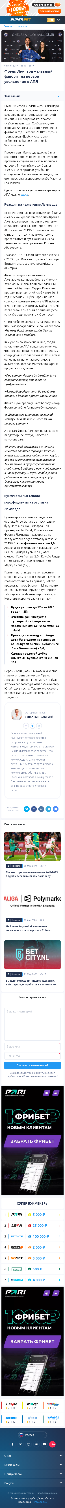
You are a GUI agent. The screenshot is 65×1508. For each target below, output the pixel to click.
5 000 (39, 1214)
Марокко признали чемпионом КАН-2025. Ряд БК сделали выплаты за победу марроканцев (32, 874)
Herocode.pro (39, 1502)
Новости (22, 26)
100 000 (41, 1236)
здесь (24, 194)
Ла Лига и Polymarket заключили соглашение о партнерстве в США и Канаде (28, 928)
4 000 (39, 1280)
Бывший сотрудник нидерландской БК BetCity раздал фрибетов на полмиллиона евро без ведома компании (32, 983)
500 (37, 1269)
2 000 (39, 1247)
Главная (8, 26)
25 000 (40, 1225)
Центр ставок (13, 1473)
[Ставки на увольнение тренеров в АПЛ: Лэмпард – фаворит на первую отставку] (55, 809)
